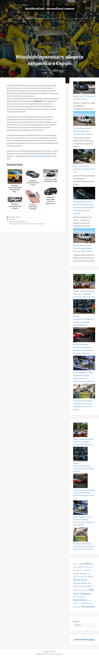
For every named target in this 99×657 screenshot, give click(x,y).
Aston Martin (76, 564)
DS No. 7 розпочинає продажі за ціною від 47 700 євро (84, 169)
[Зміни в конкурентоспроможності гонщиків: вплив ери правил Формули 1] (84, 307)
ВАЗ (79, 603)
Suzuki (86, 590)
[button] (87, 18)
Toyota (76, 594)
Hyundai (83, 574)
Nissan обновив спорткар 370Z (18, 221)
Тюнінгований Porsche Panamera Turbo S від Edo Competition (27, 224)
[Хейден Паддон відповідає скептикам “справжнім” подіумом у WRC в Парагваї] (84, 282)
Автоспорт (38, 18)
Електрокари (88, 606)
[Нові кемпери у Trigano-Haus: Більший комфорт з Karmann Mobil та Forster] (84, 236)
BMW (87, 564)
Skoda (75, 590)
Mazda (90, 577)
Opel (89, 583)
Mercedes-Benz (80, 580)
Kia (82, 577)
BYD (92, 564)
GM (91, 570)
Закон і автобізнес (25, 18)
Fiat (83, 570)
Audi (82, 564)
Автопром (81, 597)
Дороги (78, 607)
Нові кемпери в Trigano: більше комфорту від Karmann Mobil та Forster (82, 131)
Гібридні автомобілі (87, 603)
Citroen (87, 567)
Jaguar (75, 577)
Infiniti (89, 574)
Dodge (91, 567)
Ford (87, 570)
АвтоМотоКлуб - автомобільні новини (49, 8)
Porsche (81, 586)
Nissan (84, 583)
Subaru (81, 590)
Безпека (89, 600)
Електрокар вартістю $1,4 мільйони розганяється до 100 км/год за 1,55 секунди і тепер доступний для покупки (83, 207)
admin (55, 70)
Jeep (78, 577)
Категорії (76, 621)
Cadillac (75, 567)
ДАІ (74, 607)
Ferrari (79, 570)
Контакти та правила (49, 651)
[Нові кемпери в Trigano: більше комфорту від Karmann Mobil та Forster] (84, 119)
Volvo (75, 597)
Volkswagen (85, 593)
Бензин (75, 603)
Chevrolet (81, 567)
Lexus (85, 577)
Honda (76, 574)
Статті (66, 18)
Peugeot (75, 586)
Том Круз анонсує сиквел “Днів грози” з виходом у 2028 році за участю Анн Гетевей (84, 546)
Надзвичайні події (77, 18)
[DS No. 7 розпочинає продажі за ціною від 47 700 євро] (84, 157)
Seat (93, 586)
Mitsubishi (12, 217)
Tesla (91, 589)
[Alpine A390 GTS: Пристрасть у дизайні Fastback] (84, 88)
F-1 (74, 570)
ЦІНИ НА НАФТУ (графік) (84, 640)
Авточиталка (79, 600)
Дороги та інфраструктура (53, 18)
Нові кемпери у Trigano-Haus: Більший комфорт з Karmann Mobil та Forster (83, 248)
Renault (88, 586)
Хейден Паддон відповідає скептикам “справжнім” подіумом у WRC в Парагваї (84, 294)
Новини (13, 18)
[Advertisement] (49, 39)
